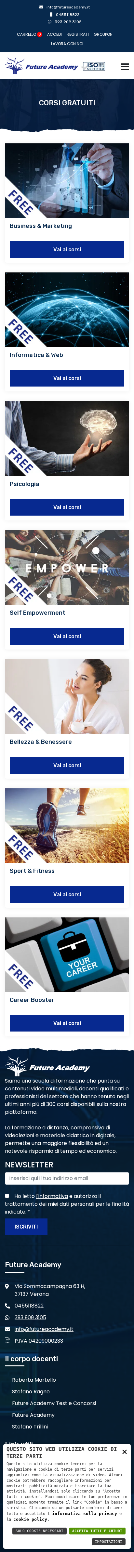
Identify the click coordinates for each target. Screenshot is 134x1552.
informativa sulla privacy (84, 1513)
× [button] (124, 1451)
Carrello (29, 34)
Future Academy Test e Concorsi (54, 1403)
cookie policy (30, 1519)
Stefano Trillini (30, 1426)
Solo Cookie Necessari (39, 1531)
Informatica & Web (36, 355)
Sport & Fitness (32, 871)
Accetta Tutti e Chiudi (97, 1531)
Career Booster (32, 1000)
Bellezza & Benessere (41, 741)
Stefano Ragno (31, 1391)
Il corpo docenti (31, 1358)
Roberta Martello (34, 1380)
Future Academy (33, 1415)
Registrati (78, 34)
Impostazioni (108, 1542)
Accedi (54, 34)
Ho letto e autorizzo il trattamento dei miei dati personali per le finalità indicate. (67, 1204)
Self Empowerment (37, 612)
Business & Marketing (41, 226)
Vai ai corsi (67, 249)
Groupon (103, 34)
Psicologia (24, 484)
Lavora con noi (67, 43)
